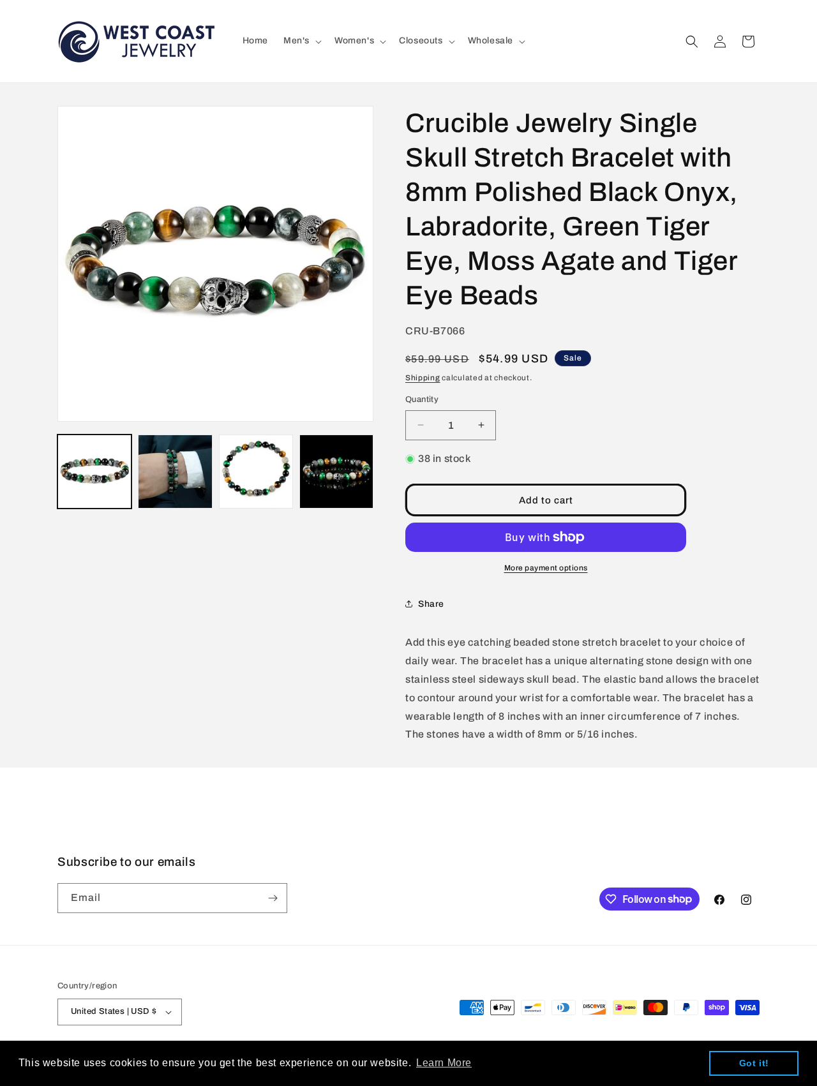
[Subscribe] (273, 898)
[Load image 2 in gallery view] (175, 472)
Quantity (421, 399)
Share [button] (431, 604)
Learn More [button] (444, 1062)
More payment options (546, 567)
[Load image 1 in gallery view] (94, 472)
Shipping (422, 377)
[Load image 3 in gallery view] (256, 472)
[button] (301, 40)
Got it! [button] (754, 1063)
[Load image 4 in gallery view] (336, 472)
